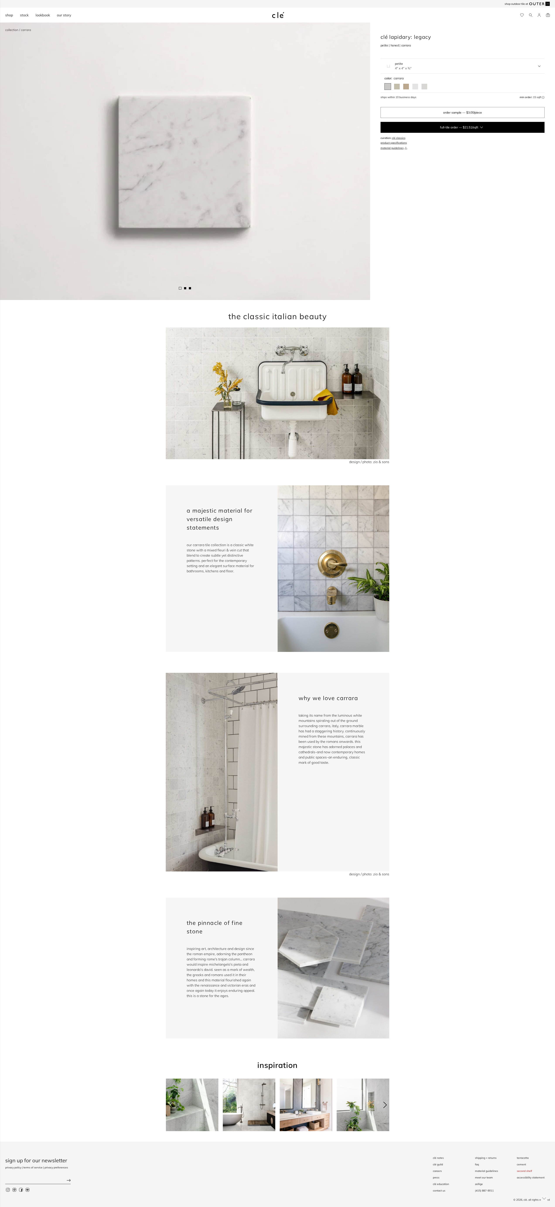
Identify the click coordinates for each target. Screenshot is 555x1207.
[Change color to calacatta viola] (406, 86)
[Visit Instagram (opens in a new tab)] (7, 1189)
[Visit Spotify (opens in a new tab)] (27, 1189)
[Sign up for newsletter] (38, 1180)
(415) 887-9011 (484, 1190)
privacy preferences (56, 1167)
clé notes (438, 1157)
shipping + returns (486, 1157)
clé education (441, 1184)
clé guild (438, 1164)
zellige (479, 1184)
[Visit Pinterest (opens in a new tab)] (14, 1189)
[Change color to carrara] (387, 86)
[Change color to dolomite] (415, 86)
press (436, 1177)
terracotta (523, 1157)
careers (437, 1171)
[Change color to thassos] (424, 86)
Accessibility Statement (531, 1177)
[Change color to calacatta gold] (397, 86)
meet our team (484, 1177)
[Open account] (539, 15)
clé (525, 1199)
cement (521, 1164)
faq (477, 1164)
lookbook (43, 15)
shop (9, 15)
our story (64, 15)
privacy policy (13, 1167)
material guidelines (392, 148)
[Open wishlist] (522, 15)
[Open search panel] (531, 15)
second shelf (524, 1171)
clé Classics (398, 138)
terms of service (33, 1167)
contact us (439, 1190)
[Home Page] (278, 15)
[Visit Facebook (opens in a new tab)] (21, 1189)
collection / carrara (18, 30)
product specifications (394, 142)
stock (24, 15)
